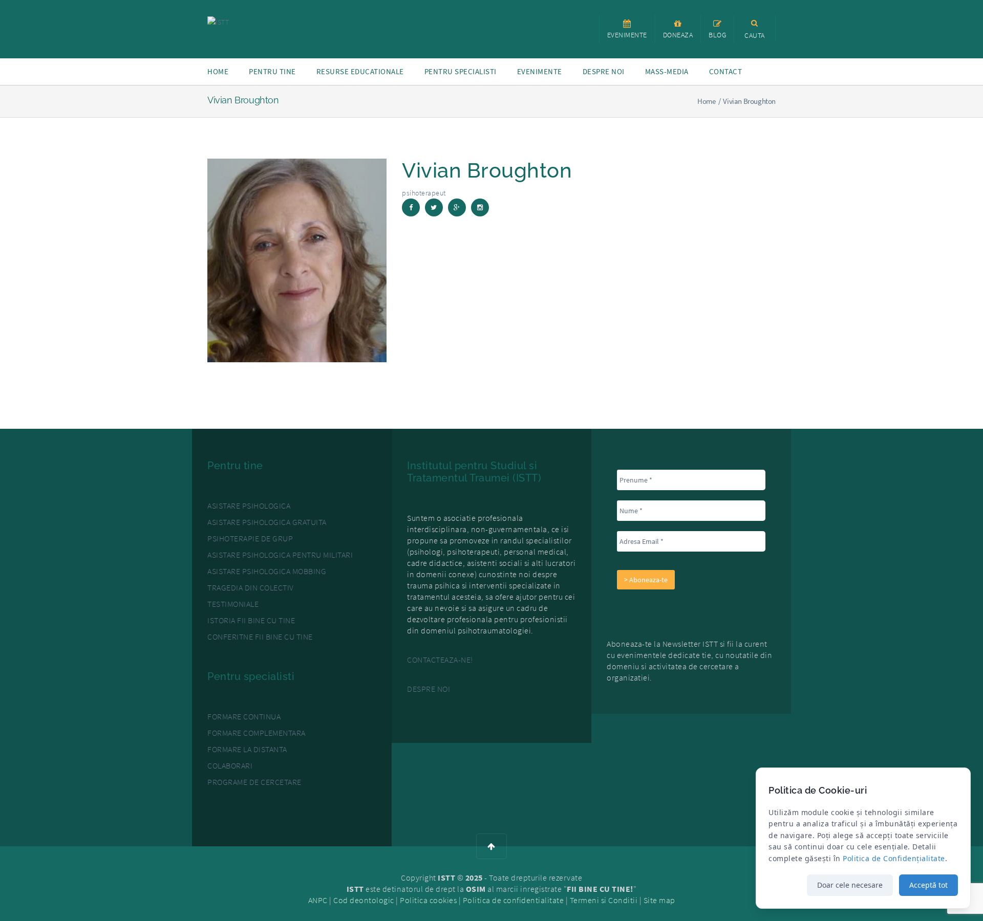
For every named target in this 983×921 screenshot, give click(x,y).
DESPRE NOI (428, 689)
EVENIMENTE (539, 71)
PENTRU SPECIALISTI (460, 71)
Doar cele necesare (850, 885)
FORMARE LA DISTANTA (247, 749)
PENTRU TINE (272, 71)
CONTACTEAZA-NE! (440, 659)
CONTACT (725, 71)
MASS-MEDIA (667, 71)
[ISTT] (218, 21)
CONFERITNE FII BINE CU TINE (260, 636)
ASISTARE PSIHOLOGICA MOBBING (266, 571)
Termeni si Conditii (604, 900)
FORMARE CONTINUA (244, 716)
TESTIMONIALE (233, 604)
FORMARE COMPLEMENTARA (256, 733)
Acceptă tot (928, 885)
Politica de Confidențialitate (894, 858)
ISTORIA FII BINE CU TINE (251, 620)
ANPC (318, 900)
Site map (659, 900)
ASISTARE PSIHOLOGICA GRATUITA (267, 522)
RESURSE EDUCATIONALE (360, 71)
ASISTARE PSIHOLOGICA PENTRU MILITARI (280, 555)
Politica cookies (428, 900)
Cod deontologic (363, 900)
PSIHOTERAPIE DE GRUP (250, 538)
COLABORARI (229, 765)
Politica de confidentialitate (513, 900)
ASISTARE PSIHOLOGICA (248, 505)
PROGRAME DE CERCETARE (254, 782)
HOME (217, 71)
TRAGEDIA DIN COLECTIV (250, 587)
